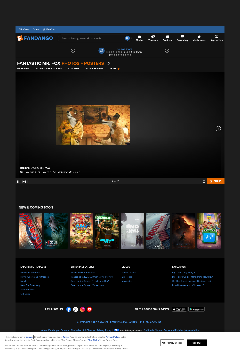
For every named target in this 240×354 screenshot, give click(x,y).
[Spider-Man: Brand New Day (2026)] (31, 231)
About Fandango (50, 330)
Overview (23, 68)
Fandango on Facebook (68, 309)
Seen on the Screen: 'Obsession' (87, 285)
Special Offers (27, 289)
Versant (29, 337)
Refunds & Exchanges (123, 322)
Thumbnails (18, 182)
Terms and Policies (174, 330)
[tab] (110, 55)
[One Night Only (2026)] (107, 231)
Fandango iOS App (179, 309)
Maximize (204, 182)
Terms (66, 337)
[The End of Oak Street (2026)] (133, 231)
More (113, 68)
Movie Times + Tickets (49, 68)
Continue (196, 342)
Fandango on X (75, 309)
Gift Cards (24, 29)
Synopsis (73, 68)
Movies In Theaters (30, 272)
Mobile (23, 281)
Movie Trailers (129, 272)
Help (141, 322)
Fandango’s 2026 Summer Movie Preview (92, 276)
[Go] (127, 38)
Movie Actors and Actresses (34, 276)
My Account (153, 322)
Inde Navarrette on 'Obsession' (188, 285)
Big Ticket (127, 276)
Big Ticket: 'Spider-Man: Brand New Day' (192, 276)
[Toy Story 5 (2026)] (209, 231)
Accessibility (192, 330)
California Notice (153, 330)
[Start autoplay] (25, 181)
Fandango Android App (196, 309)
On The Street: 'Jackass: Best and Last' (191, 281)
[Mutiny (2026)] (158, 231)
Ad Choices (89, 330)
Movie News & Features (83, 272)
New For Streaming (30, 285)
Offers (36, 29)
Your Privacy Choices (131, 330)
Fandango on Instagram (82, 309)
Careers (65, 330)
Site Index (76, 330)
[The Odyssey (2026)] (184, 231)
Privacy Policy (104, 330)
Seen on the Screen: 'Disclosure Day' (90, 281)
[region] (120, 343)
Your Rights (93, 340)
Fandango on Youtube (89, 309)
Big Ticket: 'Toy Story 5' (184, 272)
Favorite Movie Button (108, 63)
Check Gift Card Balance (92, 322)
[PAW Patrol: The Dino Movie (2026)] (82, 231)
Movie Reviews (94, 68)
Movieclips (127, 281)
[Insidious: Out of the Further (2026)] (56, 231)
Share (217, 181)
